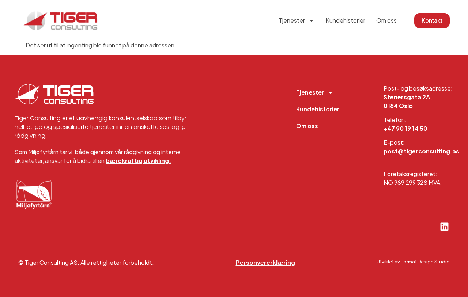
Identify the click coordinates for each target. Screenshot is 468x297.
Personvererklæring (265, 262)
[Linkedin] (444, 227)
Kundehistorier (345, 20)
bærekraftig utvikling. (138, 160)
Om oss (386, 20)
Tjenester (292, 20)
